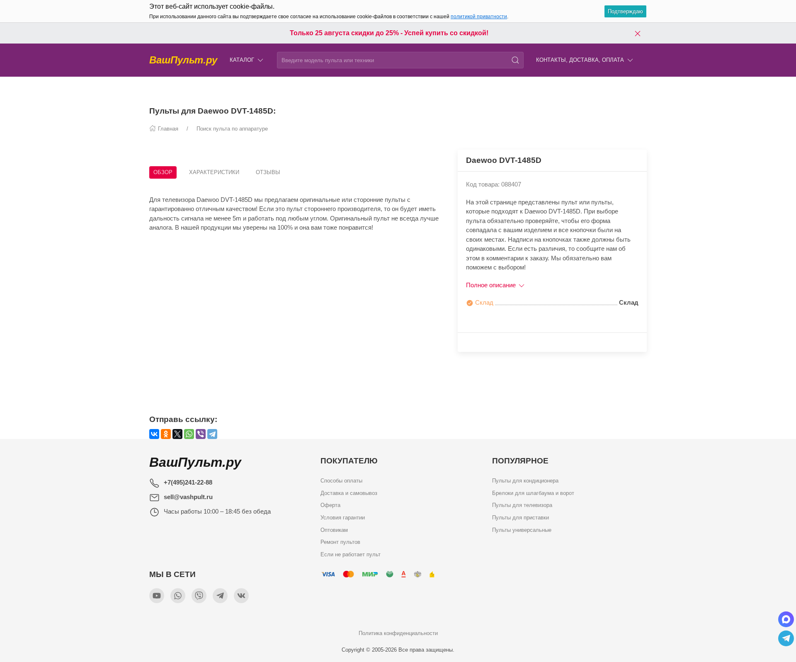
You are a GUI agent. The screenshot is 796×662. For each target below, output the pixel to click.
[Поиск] (515, 60)
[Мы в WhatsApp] (177, 595)
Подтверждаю (625, 11)
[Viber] (201, 434)
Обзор (162, 172)
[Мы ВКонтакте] (241, 595)
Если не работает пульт (350, 555)
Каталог (242, 60)
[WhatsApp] (189, 434)
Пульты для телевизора (522, 505)
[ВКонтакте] (154, 434)
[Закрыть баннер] (638, 33)
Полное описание (491, 285)
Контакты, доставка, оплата (580, 60)
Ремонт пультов (340, 542)
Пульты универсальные (521, 530)
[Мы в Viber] (199, 595)
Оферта (330, 505)
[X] (177, 434)
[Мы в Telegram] (220, 595)
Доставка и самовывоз (348, 493)
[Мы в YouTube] (156, 595)
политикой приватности (479, 16)
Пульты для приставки (520, 517)
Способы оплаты (341, 481)
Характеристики (214, 172)
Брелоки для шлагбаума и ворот (533, 493)
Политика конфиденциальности (398, 633)
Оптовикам (334, 530)
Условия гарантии (342, 517)
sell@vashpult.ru (188, 496)
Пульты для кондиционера (525, 481)
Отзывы (268, 172)
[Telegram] (212, 434)
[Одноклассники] (166, 434)
